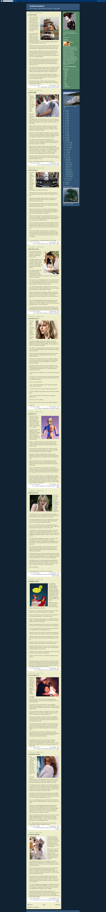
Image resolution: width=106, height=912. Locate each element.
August (67, 149)
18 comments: (53, 311)
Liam (65, 79)
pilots (45, 485)
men (51, 164)
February (68, 178)
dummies (37, 485)
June (67, 152)
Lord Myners (49, 899)
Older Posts (57, 904)
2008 (66, 182)
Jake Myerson (54, 574)
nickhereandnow (37, 6)
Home (44, 904)
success (54, 243)
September (68, 147)
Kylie (65, 77)
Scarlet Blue (67, 86)
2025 (66, 113)
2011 (66, 137)
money (50, 243)
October (68, 145)
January (68, 180)
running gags (52, 408)
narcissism (52, 669)
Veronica (57, 408)
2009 (66, 140)
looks (45, 243)
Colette (65, 74)
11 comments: (53, 163)
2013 (66, 134)
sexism (54, 164)
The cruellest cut (34, 675)
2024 (66, 115)
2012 (66, 135)
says (43, 441)
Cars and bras (33, 170)
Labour (44, 899)
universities (50, 312)
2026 (66, 111)
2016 (66, 128)
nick (72, 42)
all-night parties (44, 86)
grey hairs (50, 86)
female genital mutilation (47, 748)
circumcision (39, 748)
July (67, 150)
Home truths (33, 15)
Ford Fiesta (40, 243)
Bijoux (65, 72)
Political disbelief (34, 834)
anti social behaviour (38, 574)
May (67, 154)
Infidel (65, 76)
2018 (66, 125)
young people (56, 312)
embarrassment (48, 827)
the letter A (57, 669)
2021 (66, 120)
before (49, 861)
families (48, 574)
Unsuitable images (34, 754)
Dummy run (32, 414)
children (38, 312)
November (68, 144)
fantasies (54, 827)
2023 (66, 116)
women (57, 164)
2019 (66, 123)
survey (34, 194)
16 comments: (53, 484)
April (67, 155)
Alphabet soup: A (34, 581)
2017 (66, 127)
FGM (54, 748)
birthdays (40, 408)
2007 (66, 184)
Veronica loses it (34, 318)
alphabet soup (41, 669)
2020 (66, 122)
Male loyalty (32, 92)
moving (57, 86)
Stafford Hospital (49, 475)
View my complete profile (70, 66)
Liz (65, 81)
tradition (57, 748)
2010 (66, 139)
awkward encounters (40, 827)
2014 (66, 132)
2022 (66, 118)
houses (54, 86)
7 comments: (54, 747)
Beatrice (66, 70)
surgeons (53, 485)
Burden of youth (34, 249)
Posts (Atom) (36, 907)
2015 (66, 130)
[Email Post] (58, 85)
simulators (49, 485)
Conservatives (36, 899)
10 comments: (53, 668)
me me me (46, 669)
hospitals (41, 485)
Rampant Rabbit (45, 408)
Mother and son (33, 492)
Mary (65, 83)
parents (57, 575)
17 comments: (53, 406)
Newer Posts (30, 904)
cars (37, 243)
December (68, 142)
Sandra (65, 84)
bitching (42, 164)
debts (41, 312)
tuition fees (45, 312)
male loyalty (47, 164)
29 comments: (53, 242)
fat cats (41, 899)
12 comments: (53, 85)
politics (53, 899)
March (67, 157)
